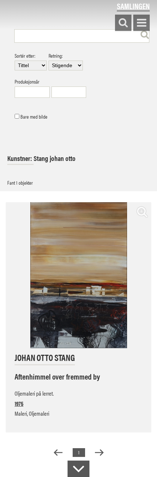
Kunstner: (20, 158)
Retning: (56, 56)
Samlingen (133, 6)
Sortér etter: (25, 56)
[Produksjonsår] (32, 92)
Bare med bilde (33, 117)
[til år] (69, 92)
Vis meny (141, 23)
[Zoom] (142, 211)
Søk (123, 23)
